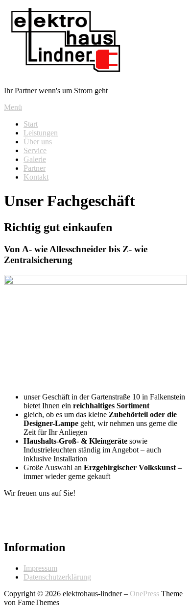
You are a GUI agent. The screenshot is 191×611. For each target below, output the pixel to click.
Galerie (35, 159)
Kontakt (36, 177)
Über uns (38, 141)
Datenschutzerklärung (57, 577)
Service (35, 150)
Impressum (40, 568)
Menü (13, 107)
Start (31, 124)
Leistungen (41, 133)
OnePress (144, 593)
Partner (35, 168)
